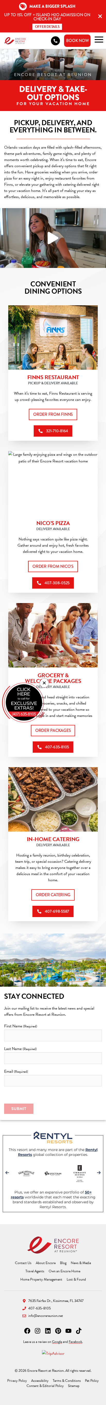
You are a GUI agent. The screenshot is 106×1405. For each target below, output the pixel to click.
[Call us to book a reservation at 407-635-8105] (55, 40)
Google (57, 1341)
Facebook (75, 1341)
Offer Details (47, 26)
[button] (44, 683)
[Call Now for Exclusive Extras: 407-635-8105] (23, 702)
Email (16, 1071)
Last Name (20, 1049)
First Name (20, 1026)
